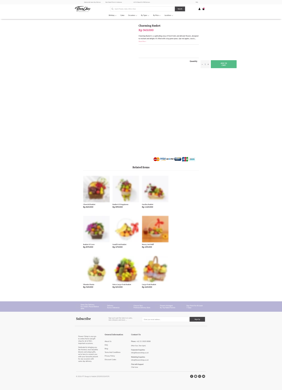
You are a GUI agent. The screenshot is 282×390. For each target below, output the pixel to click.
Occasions (131, 15)
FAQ (197, 2)
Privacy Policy (110, 356)
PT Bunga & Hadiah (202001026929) (95, 376)
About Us (108, 341)
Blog (106, 349)
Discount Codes (110, 359)
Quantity (193, 61)
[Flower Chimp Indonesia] (92, 9)
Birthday (112, 15)
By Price (156, 15)
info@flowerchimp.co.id (139, 353)
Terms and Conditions (113, 352)
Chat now (134, 367)
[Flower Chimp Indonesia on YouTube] (195, 376)
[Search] (111, 9)
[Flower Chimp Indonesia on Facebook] (191, 376)
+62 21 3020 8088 (143, 341)
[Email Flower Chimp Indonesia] (203, 376)
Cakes (122, 15)
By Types (144, 15)
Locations (168, 15)
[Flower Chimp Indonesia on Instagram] (199, 376)
